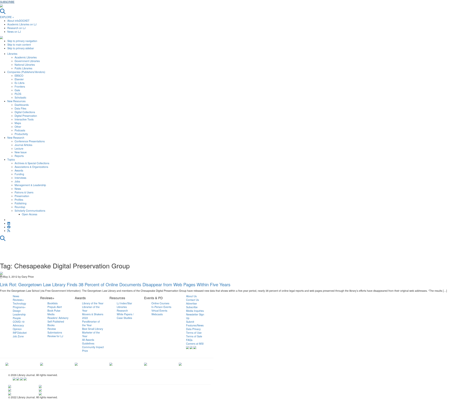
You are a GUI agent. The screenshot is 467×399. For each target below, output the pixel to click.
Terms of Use (194, 332)
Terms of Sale (194, 336)
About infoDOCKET (18, 20)
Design (17, 311)
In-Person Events (161, 307)
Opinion (17, 329)
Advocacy (18, 325)
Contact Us (192, 300)
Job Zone (18, 336)
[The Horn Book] (76, 363)
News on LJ (14, 31)
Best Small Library (92, 329)
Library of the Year (92, 303)
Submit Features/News (195, 323)
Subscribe (192, 307)
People (17, 318)
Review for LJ (55, 336)
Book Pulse (53, 310)
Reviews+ (18, 300)
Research (122, 310)
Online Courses (160, 303)
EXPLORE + (7, 17)
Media (51, 314)
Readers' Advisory (57, 318)
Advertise (191, 303)
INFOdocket (20, 332)
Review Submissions (54, 330)
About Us (191, 296)
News (16, 296)
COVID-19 (18, 321)
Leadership (19, 314)
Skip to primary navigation (22, 41)
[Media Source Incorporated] (6, 363)
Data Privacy (193, 329)
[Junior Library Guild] (110, 363)
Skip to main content (19, 44)
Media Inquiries (195, 311)
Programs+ (19, 307)
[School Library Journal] (180, 363)
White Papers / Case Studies (125, 316)
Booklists (52, 303)
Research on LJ (16, 28)
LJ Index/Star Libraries (124, 305)
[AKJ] (41, 363)
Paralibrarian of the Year (91, 323)
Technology (19, 303)
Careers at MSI (195, 343)
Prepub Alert (54, 307)
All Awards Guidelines (88, 341)
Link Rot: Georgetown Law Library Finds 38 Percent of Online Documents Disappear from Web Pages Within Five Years (115, 284)
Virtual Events (159, 310)
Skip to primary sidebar (20, 48)
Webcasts (157, 314)
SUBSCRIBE (7, 2)
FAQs (189, 340)
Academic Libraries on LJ (21, 24)
